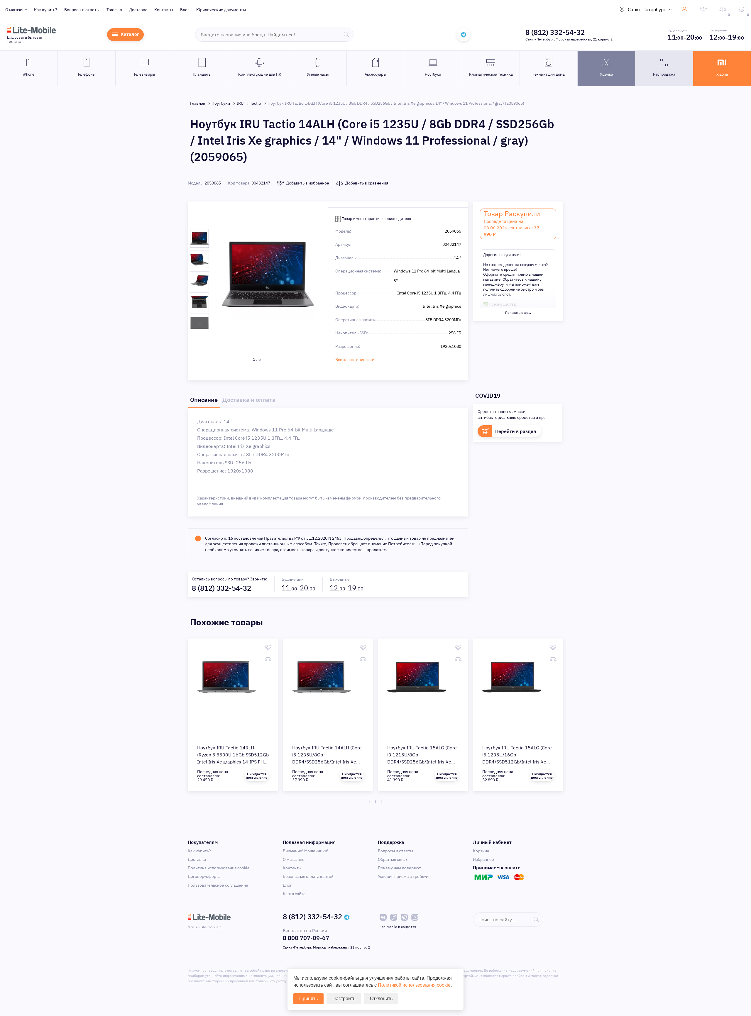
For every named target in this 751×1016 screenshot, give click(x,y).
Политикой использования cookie (414, 985)
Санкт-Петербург (647, 9)
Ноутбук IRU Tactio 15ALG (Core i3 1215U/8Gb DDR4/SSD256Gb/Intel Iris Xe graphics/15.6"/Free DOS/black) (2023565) (422, 762)
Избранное (483, 859)
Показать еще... (518, 312)
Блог (184, 9)
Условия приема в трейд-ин (404, 876)
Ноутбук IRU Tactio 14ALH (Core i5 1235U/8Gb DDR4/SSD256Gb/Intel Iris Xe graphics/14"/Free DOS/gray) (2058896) (327, 762)
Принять (308, 998)
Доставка (138, 9)
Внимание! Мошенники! (305, 851)
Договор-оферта (204, 876)
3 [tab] (381, 801)
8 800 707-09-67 (306, 938)
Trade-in (114, 9)
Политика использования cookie (219, 868)
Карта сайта (294, 893)
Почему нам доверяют (399, 868)
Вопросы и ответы (81, 9)
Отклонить (381, 998)
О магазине (16, 9)
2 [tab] (375, 801)
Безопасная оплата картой (308, 876)
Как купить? (45, 9)
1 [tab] (369, 801)
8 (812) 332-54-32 (555, 32)
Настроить (343, 998)
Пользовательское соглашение (218, 885)
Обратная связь (392, 859)
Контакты (163, 9)
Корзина (481, 851)
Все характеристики (354, 359)
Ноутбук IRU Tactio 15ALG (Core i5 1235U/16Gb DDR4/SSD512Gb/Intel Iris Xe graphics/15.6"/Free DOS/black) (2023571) (517, 762)
